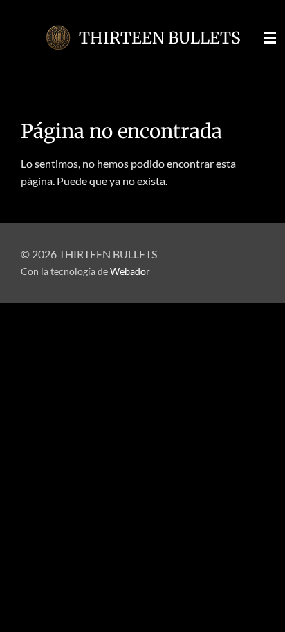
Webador (130, 271)
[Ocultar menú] (270, 38)
